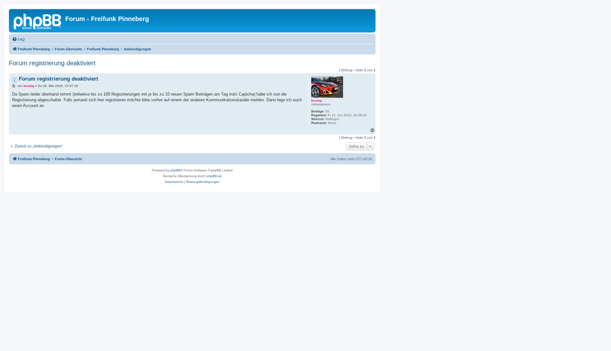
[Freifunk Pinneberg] (38, 21)
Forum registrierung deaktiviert (52, 63)
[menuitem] (18, 39)
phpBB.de (214, 176)
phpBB (175, 170)
